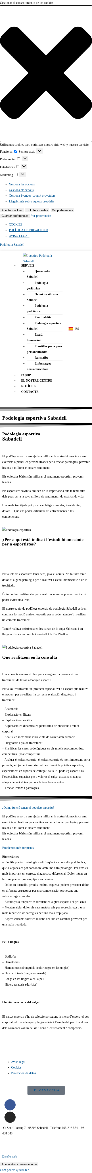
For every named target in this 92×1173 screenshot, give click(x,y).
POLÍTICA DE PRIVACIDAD (28, 230)
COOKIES (16, 224)
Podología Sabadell (12, 244)
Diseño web (9, 1156)
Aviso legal (18, 1062)
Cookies (16, 1067)
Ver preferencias (62, 210)
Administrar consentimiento (19, 1164)
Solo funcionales (37, 210)
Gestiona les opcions (22, 184)
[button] (46, 74)
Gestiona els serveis (21, 190)
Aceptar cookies (12, 210)
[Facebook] (10, 1104)
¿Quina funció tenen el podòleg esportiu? (28, 807)
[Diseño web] (7, 1146)
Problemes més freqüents (18, 847)
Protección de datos (23, 1073)
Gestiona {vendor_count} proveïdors (32, 195)
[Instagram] (10, 1117)
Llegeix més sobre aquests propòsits (31, 201)
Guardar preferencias (15, 215)
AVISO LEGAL (19, 236)
